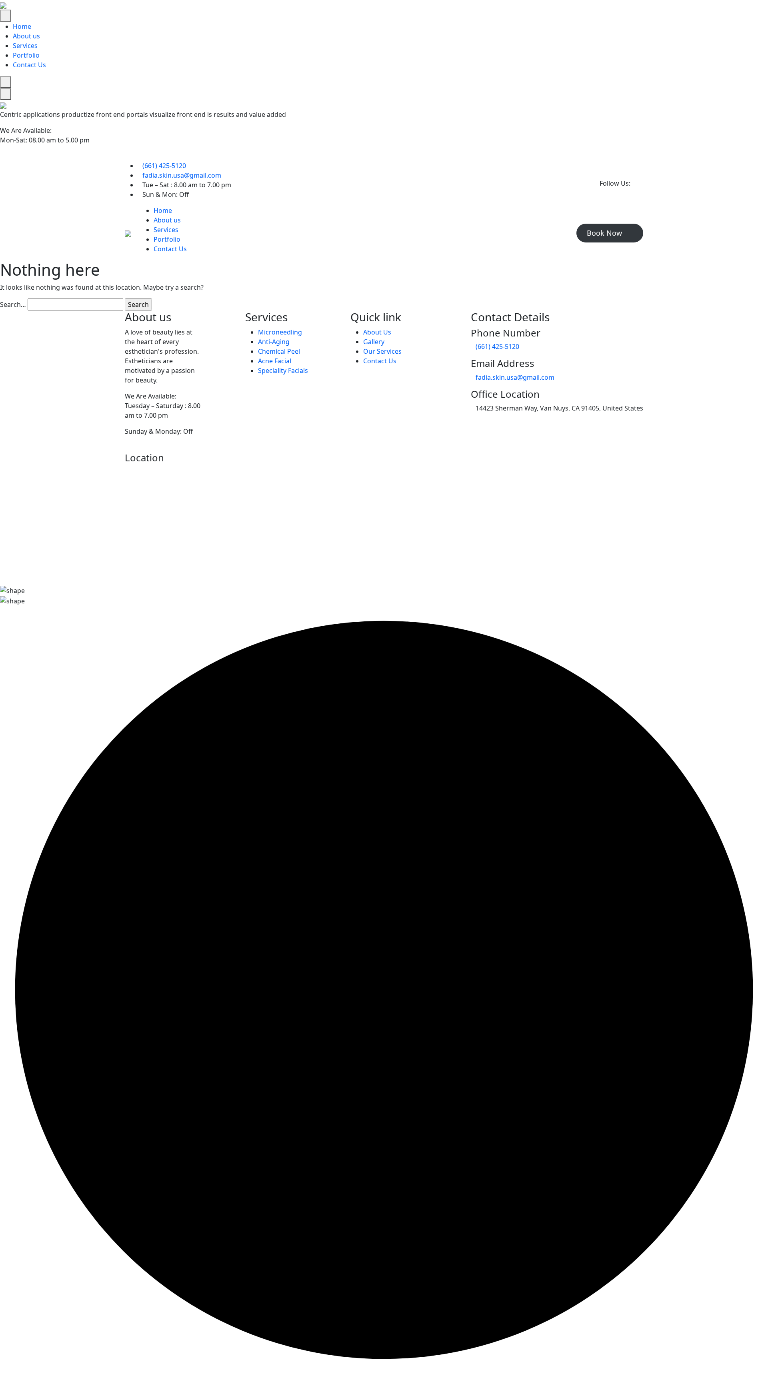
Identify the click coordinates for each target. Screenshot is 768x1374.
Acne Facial (274, 361)
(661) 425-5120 (164, 165)
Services (25, 45)
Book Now (605, 233)
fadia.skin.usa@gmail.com (181, 175)
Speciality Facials (283, 370)
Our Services (382, 351)
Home (22, 26)
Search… (13, 304)
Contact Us (29, 64)
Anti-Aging (274, 341)
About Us (377, 332)
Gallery (373, 341)
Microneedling (280, 332)
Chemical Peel (279, 351)
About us (26, 36)
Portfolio (26, 55)
